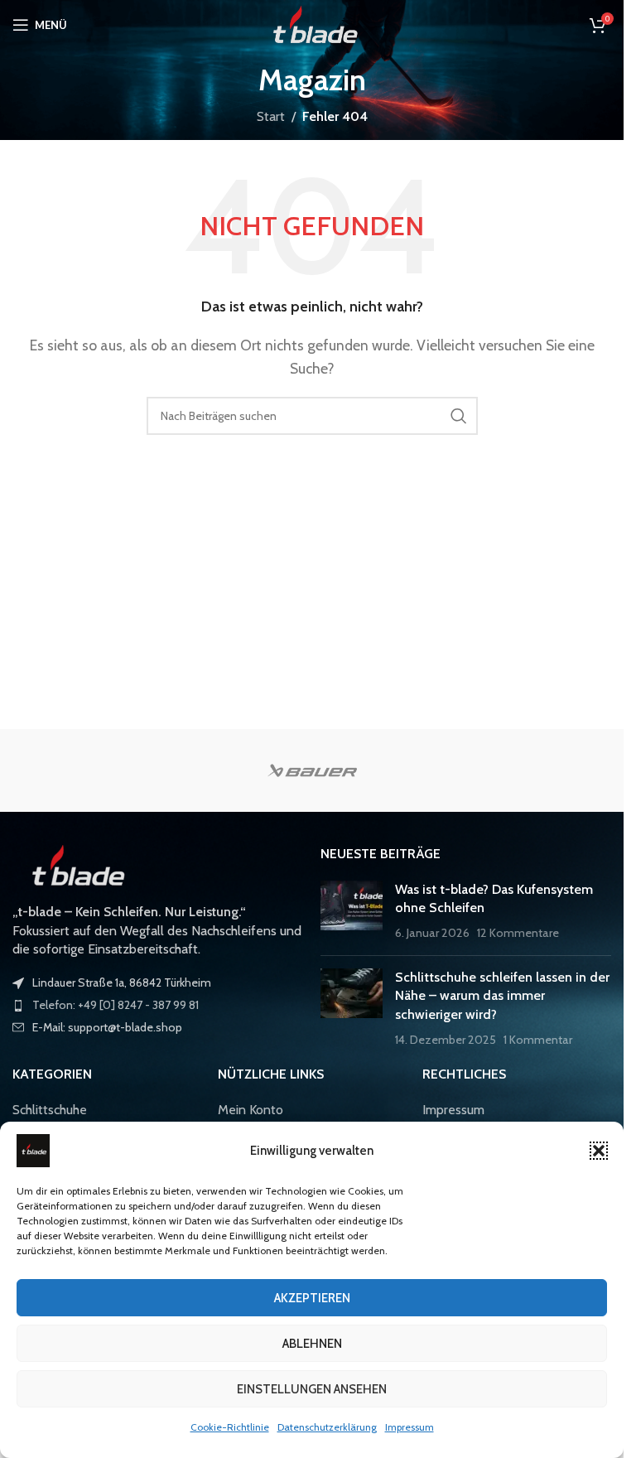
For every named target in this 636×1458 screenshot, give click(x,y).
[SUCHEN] (459, 416)
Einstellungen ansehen (312, 1389)
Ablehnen (312, 1343)
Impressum (409, 1427)
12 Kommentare (518, 932)
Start (271, 116)
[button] (598, 1150)
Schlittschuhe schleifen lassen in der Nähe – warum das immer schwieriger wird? (502, 995)
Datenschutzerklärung (327, 1427)
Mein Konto (250, 1110)
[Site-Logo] (312, 23)
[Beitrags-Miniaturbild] (351, 912)
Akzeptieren (312, 1298)
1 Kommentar (538, 1039)
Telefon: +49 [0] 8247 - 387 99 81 (115, 1004)
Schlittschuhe (49, 1110)
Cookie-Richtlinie (229, 1427)
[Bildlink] (74, 864)
